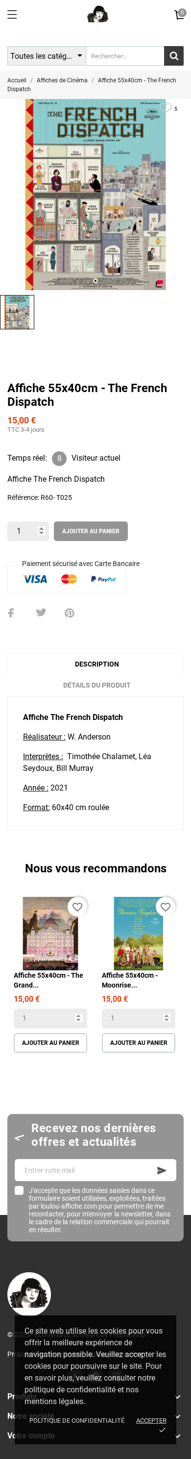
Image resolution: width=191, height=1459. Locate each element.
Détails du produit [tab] (97, 685)
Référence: (23, 497)
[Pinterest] (69, 613)
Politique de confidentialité (76, 1420)
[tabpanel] (95, 194)
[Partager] (13, 613)
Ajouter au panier (90, 531)
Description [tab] (97, 664)
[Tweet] (41, 613)
